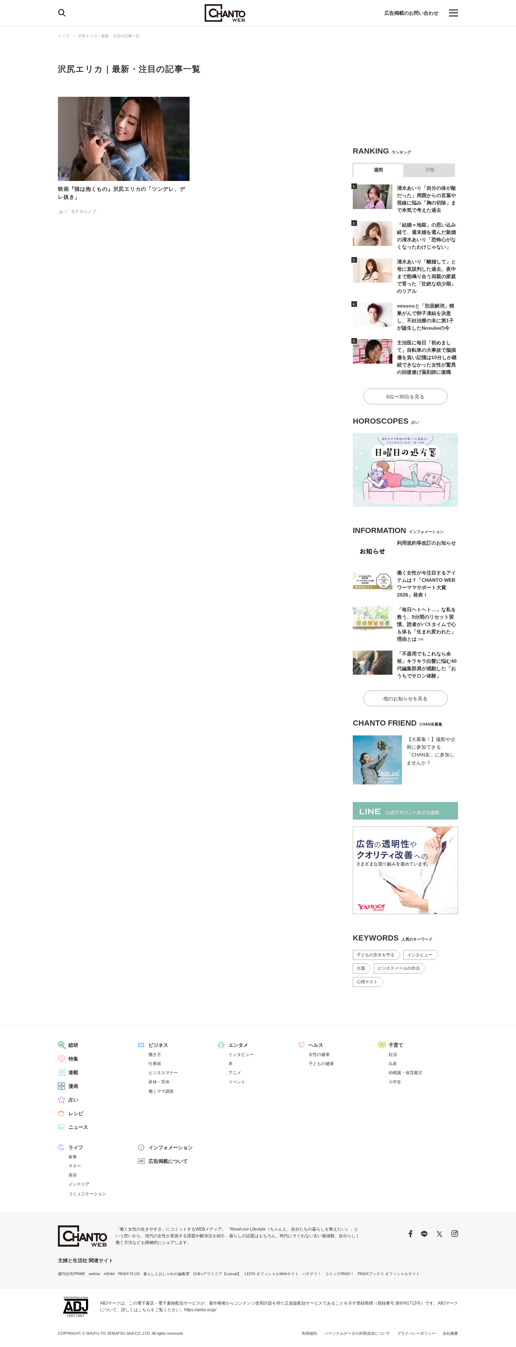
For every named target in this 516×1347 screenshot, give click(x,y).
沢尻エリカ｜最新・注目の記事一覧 (109, 36)
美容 (72, 1175)
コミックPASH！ (339, 1274)
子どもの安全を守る (376, 954)
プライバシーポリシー (416, 1333)
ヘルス (316, 1045)
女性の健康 (319, 1054)
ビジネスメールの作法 (399, 968)
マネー (74, 1166)
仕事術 (154, 1063)
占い (73, 1100)
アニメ (235, 1072)
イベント (237, 1081)
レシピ (75, 1113)
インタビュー (419, 954)
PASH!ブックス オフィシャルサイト (389, 1274)
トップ (64, 36)
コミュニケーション (87, 1193)
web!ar (94, 1274)
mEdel (109, 1274)
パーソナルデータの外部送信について (357, 1333)
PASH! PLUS (129, 1274)
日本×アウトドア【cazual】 (217, 1274)
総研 (73, 1045)
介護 (361, 968)
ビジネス (158, 1045)
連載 (73, 1072)
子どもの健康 (321, 1063)
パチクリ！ (312, 1274)
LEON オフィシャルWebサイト (272, 1274)
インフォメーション (170, 1147)
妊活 (393, 1054)
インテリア (79, 1184)
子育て (396, 1045)
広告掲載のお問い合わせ (411, 13)
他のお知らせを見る (405, 698)
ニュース (78, 1127)
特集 (73, 1059)
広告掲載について (168, 1161)
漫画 (73, 1086)
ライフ (75, 1147)
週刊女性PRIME (71, 1274)
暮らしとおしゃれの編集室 (166, 1274)
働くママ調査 (161, 1091)
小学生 (395, 1081)
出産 (393, 1063)
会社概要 (450, 1333)
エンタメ (238, 1045)
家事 (72, 1156)
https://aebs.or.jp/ (200, 1309)
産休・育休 (159, 1081)
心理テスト (367, 981)
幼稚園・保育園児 (405, 1072)
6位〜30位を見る (405, 396)
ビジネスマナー (163, 1072)
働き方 (154, 1054)
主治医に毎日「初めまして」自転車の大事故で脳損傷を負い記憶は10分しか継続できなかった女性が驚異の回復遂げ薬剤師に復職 (427, 357)
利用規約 (309, 1333)
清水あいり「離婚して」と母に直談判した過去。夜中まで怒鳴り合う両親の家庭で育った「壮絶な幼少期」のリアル (426, 276)
